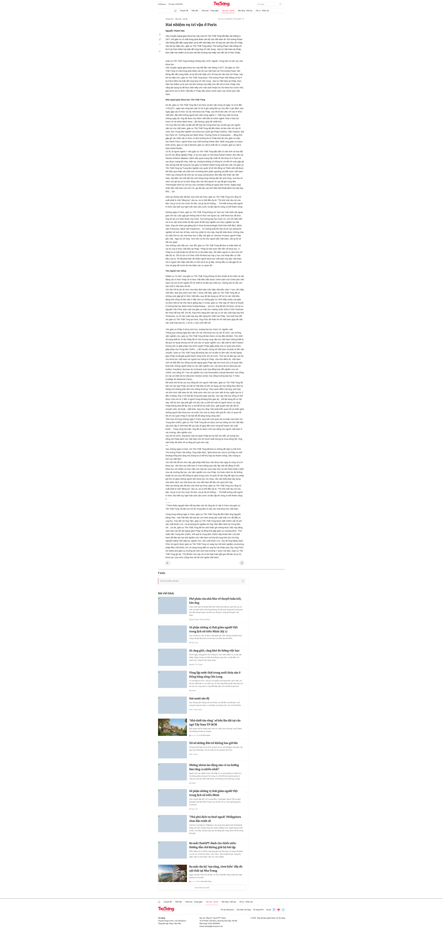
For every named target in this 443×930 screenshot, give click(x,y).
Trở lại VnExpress (227, 910)
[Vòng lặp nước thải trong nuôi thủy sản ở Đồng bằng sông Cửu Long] (172, 679)
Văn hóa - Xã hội (181, 19)
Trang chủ (169, 19)
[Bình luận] (160, 44)
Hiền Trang (193, 754)
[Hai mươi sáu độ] (172, 705)
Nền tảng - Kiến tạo (245, 11)
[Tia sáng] (221, 4)
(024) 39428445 (214, 923)
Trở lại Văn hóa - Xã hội (169, 562)
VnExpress (162, 4)
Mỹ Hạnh (192, 690)
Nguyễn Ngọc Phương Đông (199, 619)
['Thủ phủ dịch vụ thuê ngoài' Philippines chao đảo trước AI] (172, 823)
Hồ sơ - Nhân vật (262, 11)
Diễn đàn (195, 11)
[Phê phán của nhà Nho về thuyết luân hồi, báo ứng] (172, 605)
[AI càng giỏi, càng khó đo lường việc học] (172, 657)
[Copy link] (160, 39)
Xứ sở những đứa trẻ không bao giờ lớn (213, 743)
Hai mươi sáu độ (199, 698)
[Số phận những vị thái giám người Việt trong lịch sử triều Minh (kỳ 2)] (172, 634)
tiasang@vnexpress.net (214, 926)
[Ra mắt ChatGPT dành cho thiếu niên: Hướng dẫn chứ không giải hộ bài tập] (172, 850)
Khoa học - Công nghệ (210, 11)
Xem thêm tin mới (202, 888)
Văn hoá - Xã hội (228, 11)
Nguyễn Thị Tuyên (196, 664)
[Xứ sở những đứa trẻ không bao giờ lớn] (172, 749)
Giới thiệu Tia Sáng (243, 910)
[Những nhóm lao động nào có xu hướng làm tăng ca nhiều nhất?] (172, 771)
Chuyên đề (184, 11)
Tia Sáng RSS (258, 910)
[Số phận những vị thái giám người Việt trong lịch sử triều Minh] (172, 797)
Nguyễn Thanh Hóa (175, 31)
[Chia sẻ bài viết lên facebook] (160, 34)
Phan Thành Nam (195, 709)
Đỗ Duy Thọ (193, 643)
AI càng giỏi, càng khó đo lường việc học (214, 650)
